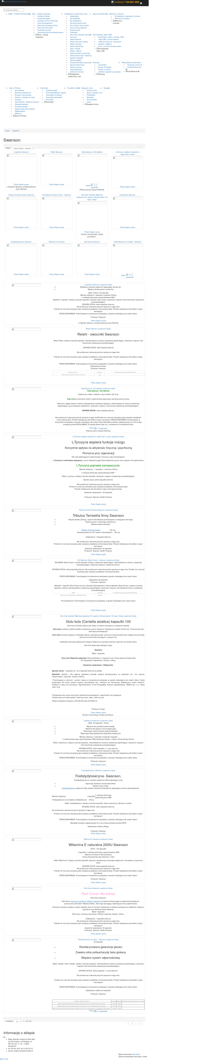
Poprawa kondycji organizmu (79, 62)
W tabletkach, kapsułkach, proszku (126, 16)
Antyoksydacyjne (75, 69)
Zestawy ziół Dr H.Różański (47, 21)
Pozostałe (48, 99)
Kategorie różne (86, 88)
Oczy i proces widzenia (77, 28)
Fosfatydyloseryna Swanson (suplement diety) (98, 770)
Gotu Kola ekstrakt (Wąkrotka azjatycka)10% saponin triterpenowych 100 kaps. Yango (92, 197)
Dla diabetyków (74, 21)
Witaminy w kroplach (121, 18)
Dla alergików (74, 18)
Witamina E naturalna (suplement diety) (98, 839)
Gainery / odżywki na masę (24, 97)
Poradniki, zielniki (73, 88)
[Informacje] (141, 3)
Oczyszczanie (74, 30)
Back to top (4, 1059)
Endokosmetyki (50, 90)
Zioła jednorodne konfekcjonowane (49, 32)
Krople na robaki (103, 69)
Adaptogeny (73, 16)
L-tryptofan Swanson (21, 152)
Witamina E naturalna (57, 242)
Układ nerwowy (74, 44)
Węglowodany (19, 111)
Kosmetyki (43, 88)
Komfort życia (91, 90)
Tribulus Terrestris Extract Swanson (21, 195)
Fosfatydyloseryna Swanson (21, 242)
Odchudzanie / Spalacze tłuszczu (26, 102)
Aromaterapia (91, 99)
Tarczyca (72, 37)
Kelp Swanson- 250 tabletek (92, 152)
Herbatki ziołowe (43, 16)
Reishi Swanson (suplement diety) (98, 328)
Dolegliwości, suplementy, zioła (75, 14)
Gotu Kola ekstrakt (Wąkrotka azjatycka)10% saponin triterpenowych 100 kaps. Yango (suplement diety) (98, 616)
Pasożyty (95, 62)
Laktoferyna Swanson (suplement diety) (98, 720)
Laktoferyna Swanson (127, 195)
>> (140, 1023)
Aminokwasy (18, 90)
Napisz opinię (24, 184)
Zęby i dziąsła (74, 48)
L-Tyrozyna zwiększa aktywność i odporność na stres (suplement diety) (98, 436)
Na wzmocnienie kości (77, 23)
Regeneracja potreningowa (24, 109)
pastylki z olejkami (104, 44)
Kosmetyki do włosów (53, 95)
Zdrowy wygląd (74, 60)
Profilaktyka (90, 95)
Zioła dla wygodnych (44, 23)
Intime (88, 102)
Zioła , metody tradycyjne (41, 14)
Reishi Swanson (56, 152)
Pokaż (16, 184)
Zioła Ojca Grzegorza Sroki (46, 25)
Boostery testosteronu (22, 92)
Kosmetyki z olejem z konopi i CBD (110, 37)
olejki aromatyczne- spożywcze (109, 41)
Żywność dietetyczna (100, 14)
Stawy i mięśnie (74, 51)
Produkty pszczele (43, 30)
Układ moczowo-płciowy (78, 41)
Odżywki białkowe (20, 104)
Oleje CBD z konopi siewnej (108, 39)
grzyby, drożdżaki (104, 67)
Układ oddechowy (75, 46)
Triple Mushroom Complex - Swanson (127, 242)
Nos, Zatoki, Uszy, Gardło (78, 25)
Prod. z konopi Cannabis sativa (109, 46)
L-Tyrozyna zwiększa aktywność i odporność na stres (127, 153)
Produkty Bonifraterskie (22, 14)
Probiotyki (72, 32)
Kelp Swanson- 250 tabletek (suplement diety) (98, 388)
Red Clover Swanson (92, 242)
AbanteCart (136, 1054)
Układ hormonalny (76, 72)
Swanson (16, 130)
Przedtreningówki (20, 106)
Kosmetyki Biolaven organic (55, 92)
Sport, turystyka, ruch (93, 92)
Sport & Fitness (14, 88)
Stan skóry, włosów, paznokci (79, 34)
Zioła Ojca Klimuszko (44, 28)
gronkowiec (102, 65)
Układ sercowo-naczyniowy (79, 53)
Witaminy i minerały (116, 14)
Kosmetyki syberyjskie (53, 97)
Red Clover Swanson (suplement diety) (98, 888)
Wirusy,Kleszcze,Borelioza (131, 62)
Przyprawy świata (43, 18)
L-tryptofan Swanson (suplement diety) (98, 284)
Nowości (106, 88)
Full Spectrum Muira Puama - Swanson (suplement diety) (98, 560)
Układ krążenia (74, 39)
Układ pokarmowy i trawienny (80, 55)
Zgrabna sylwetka (75, 58)
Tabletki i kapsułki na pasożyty (109, 72)
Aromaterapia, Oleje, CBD (102, 34)
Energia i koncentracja (22, 95)
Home (10, 14)
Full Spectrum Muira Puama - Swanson (56, 195)
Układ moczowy (75, 67)
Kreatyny (17, 99)
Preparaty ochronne (134, 65)
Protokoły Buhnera (133, 67)
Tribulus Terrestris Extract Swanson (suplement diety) (98, 510)
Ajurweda (89, 97)
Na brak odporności (76, 65)
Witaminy (17, 113)
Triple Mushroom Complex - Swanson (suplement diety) (98, 939)
